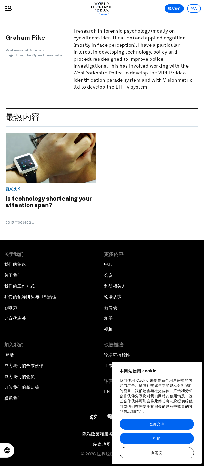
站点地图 (102, 444)
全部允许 (156, 424)
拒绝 (156, 438)
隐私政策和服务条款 (102, 434)
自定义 (156, 453)
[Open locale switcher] (7, 450)
